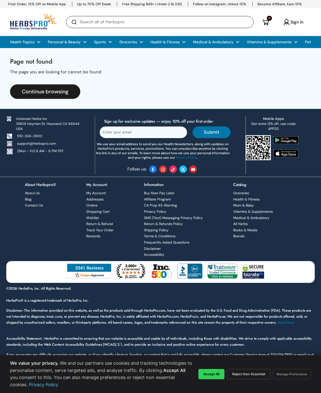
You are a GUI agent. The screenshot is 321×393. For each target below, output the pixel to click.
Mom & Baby (243, 205)
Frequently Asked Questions (166, 242)
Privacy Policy (155, 211)
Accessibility (154, 254)
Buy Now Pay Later (159, 193)
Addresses (95, 199)
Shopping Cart (98, 211)
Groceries (241, 193)
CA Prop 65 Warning (160, 205)
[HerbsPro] (33, 22)
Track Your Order (100, 230)
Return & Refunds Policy (163, 224)
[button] (265, 22)
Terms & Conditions (160, 236)
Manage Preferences (292, 374)
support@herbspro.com (36, 143)
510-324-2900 (29, 136)
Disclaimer (152, 248)
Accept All (211, 374)
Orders (92, 205)
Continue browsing (45, 91)
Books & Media (245, 230)
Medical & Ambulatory (251, 218)
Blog (28, 199)
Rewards (93, 236)
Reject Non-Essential (248, 374)
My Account (96, 193)
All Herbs (240, 224)
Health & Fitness (246, 199)
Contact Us (34, 205)
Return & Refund (99, 224)
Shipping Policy (156, 230)
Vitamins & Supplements (253, 211)
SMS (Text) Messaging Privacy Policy (173, 218)
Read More (286, 322)
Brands (239, 236)
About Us (32, 193)
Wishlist (92, 218)
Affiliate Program (157, 199)
